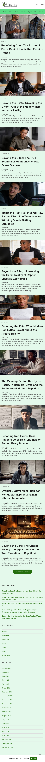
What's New (6, 655)
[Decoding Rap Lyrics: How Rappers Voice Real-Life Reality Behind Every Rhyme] (22, 417)
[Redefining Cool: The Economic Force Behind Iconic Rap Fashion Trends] (22, 26)
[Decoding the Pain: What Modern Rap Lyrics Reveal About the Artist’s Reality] (22, 307)
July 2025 (5, 719)
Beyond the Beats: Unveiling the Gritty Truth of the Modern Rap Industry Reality (22, 106)
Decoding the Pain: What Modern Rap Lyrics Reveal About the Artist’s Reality (22, 330)
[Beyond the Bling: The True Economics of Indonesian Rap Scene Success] (22, 139)
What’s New (14, 12)
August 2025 (6, 716)
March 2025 (6, 735)
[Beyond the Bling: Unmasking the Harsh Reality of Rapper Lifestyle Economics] (22, 252)
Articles (23, 12)
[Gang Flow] (9, 4)
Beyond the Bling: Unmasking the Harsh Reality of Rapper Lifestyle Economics (20, 275)
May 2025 (5, 727)
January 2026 (7, 696)
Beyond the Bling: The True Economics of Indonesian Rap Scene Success (20, 161)
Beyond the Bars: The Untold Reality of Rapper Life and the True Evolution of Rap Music (20, 549)
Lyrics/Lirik (32, 12)
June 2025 (6, 723)
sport (4, 208)
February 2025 (7, 739)
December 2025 (7, 700)
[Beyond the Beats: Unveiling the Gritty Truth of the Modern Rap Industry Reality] (22, 84)
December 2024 (7, 747)
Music (41, 12)
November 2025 (7, 704)
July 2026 (5, 672)
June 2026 (6, 676)
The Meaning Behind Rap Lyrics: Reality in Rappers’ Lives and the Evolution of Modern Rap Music (22, 385)
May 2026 (5, 680)
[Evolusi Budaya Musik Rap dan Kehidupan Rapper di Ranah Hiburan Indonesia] (22, 472)
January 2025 (7, 743)
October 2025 (7, 708)
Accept (33, 758)
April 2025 (5, 731)
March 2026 (6, 688)
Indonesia (5, 153)
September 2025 (8, 712)
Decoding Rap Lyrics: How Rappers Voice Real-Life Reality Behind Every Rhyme (21, 440)
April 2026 (5, 684)
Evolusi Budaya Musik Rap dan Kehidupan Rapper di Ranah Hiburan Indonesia (21, 494)
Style (3, 41)
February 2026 (7, 692)
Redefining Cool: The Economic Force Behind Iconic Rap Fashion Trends (22, 49)
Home (5, 12)
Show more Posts (22, 572)
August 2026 (6, 668)
